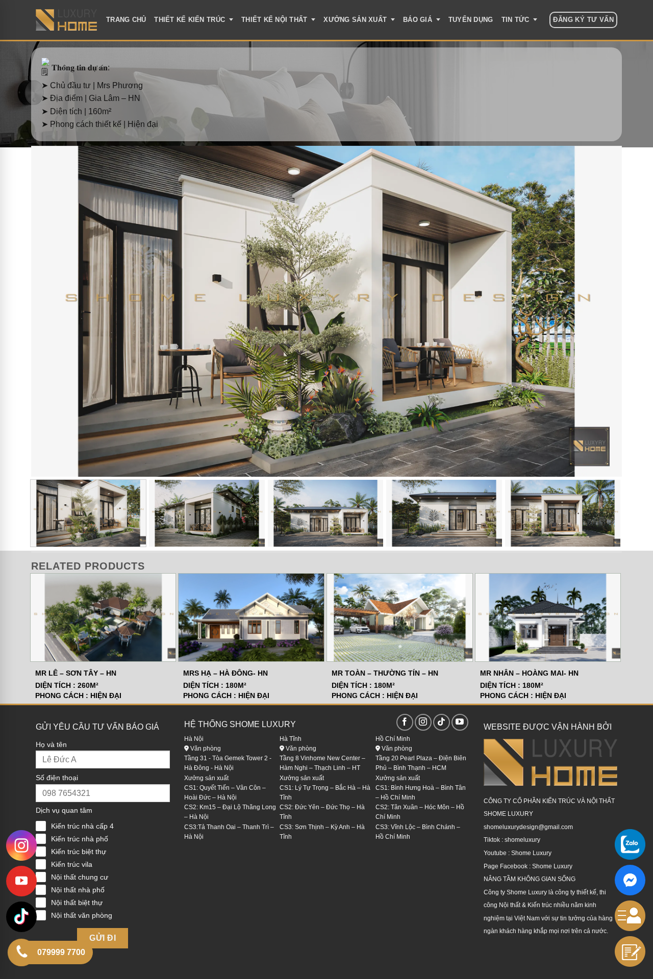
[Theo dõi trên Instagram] (423, 722)
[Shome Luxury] (66, 20)
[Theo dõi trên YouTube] (459, 722)
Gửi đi (102, 938)
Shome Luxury (531, 853)
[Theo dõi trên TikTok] (441, 722)
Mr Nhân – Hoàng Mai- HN (529, 673)
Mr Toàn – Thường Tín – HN (385, 673)
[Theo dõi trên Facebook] (404, 722)
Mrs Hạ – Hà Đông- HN (225, 673)
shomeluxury (522, 839)
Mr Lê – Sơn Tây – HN (75, 673)
